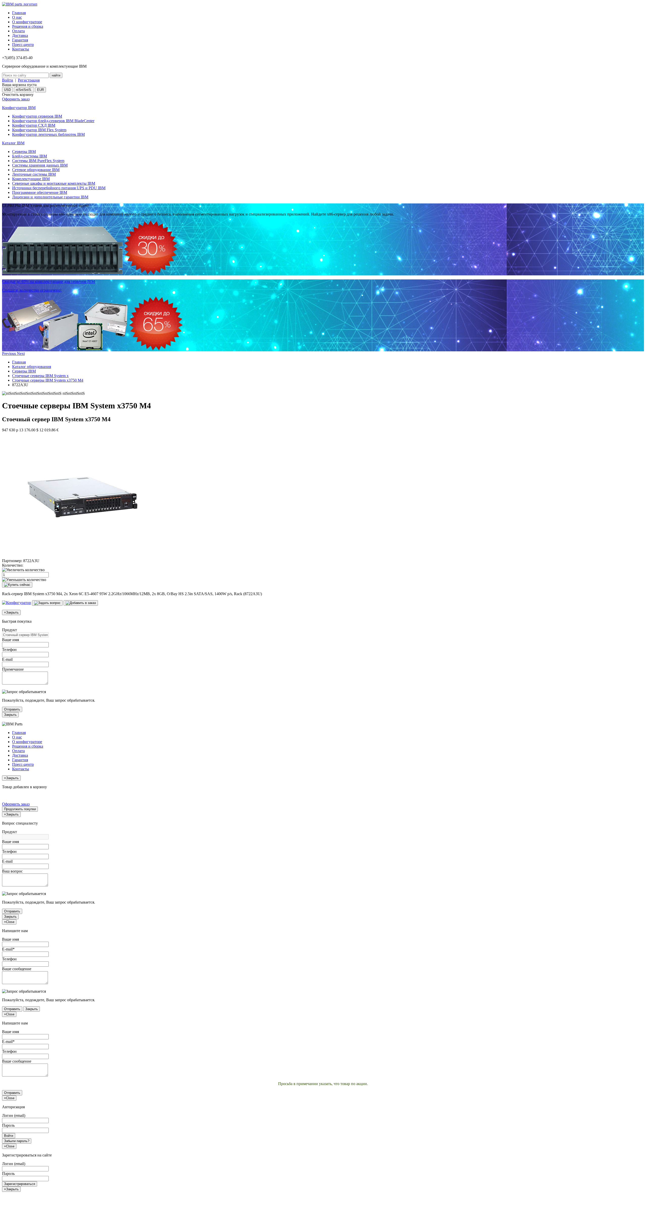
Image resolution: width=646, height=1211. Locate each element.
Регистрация (29, 80)
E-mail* (8, 949)
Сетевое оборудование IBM (36, 170)
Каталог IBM (13, 143)
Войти (7, 80)
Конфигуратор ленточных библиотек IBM (48, 134)
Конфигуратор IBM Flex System (39, 130)
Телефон (9, 649)
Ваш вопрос (12, 871)
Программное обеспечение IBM (39, 192)
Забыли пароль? (16, 1141)
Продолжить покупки (20, 809)
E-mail (7, 659)
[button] (9, 353)
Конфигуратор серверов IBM (37, 116)
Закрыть (10, 715)
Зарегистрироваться (19, 1184)
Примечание (13, 669)
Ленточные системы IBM (34, 174)
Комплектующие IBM (31, 179)
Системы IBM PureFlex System (38, 161)
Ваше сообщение (16, 969)
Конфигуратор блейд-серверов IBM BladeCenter (53, 121)
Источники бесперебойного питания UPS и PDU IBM (58, 188)
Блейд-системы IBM (29, 156)
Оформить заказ (16, 99)
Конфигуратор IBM (19, 108)
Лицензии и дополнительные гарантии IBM (50, 197)
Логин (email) (13, 1115)
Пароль (8, 1125)
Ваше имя (10, 640)
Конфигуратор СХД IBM (33, 125)
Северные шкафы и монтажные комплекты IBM (53, 183)
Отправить (12, 709)
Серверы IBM (24, 151)
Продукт (9, 630)
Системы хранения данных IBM (40, 165)
